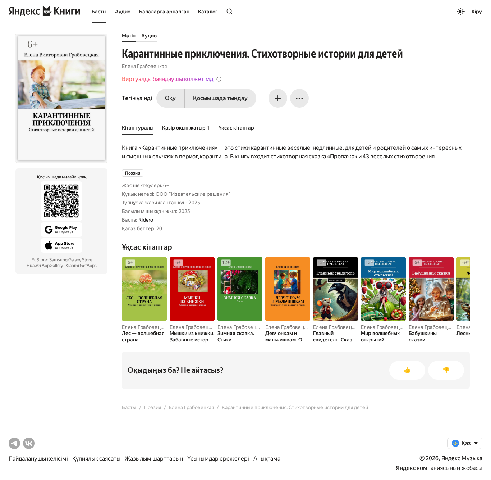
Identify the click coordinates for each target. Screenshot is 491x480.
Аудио (122, 11)
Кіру (477, 11)
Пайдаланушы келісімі (38, 458)
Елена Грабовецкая (144, 66)
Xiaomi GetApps (81, 265)
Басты (99, 11)
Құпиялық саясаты (96, 458)
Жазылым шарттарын (154, 458)
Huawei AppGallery (45, 265)
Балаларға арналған (164, 11)
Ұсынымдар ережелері (218, 458)
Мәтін (129, 36)
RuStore (39, 259)
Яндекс (406, 468)
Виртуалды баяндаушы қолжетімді (168, 79)
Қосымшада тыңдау (220, 98)
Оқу (170, 98)
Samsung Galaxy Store (70, 259)
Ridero (145, 220)
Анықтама (266, 458)
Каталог (207, 11)
